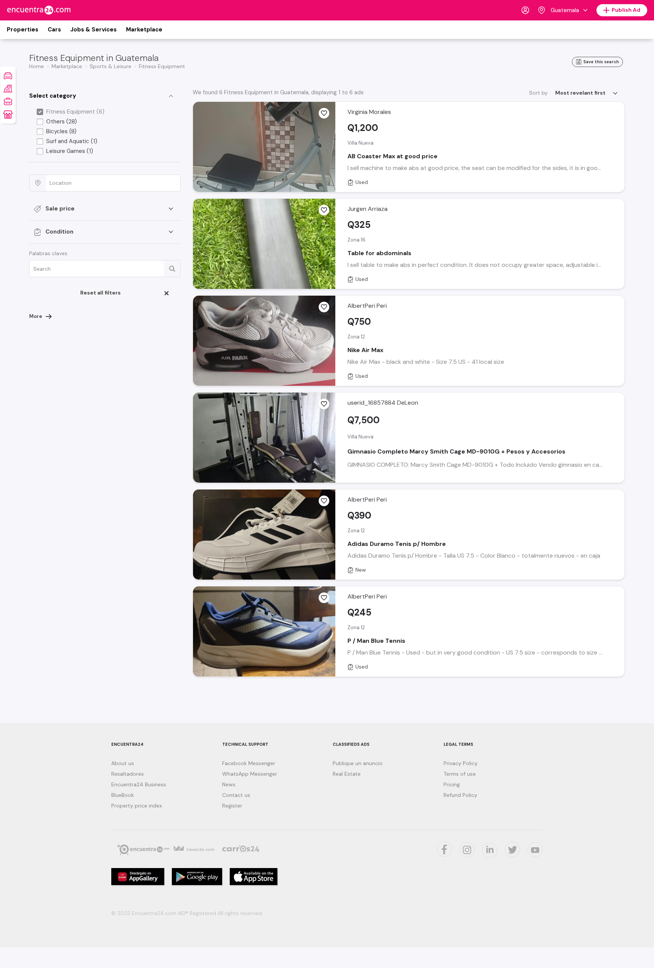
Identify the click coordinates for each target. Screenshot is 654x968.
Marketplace (144, 29)
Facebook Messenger (248, 763)
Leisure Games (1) (69, 151)
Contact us (236, 795)
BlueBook (122, 795)
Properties (22, 29)
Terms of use (460, 773)
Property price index (136, 805)
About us (122, 763)
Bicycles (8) (61, 131)
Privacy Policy (461, 763)
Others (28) (61, 121)
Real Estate (347, 773)
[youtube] (535, 849)
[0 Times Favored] (324, 113)
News (228, 784)
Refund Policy (460, 795)
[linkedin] (489, 850)
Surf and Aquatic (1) (71, 141)
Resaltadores (127, 773)
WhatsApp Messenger (249, 773)
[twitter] (444, 849)
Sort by (538, 92)
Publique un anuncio (358, 763)
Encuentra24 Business (138, 784)
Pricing (452, 784)
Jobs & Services (93, 29)
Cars (54, 29)
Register (232, 805)
